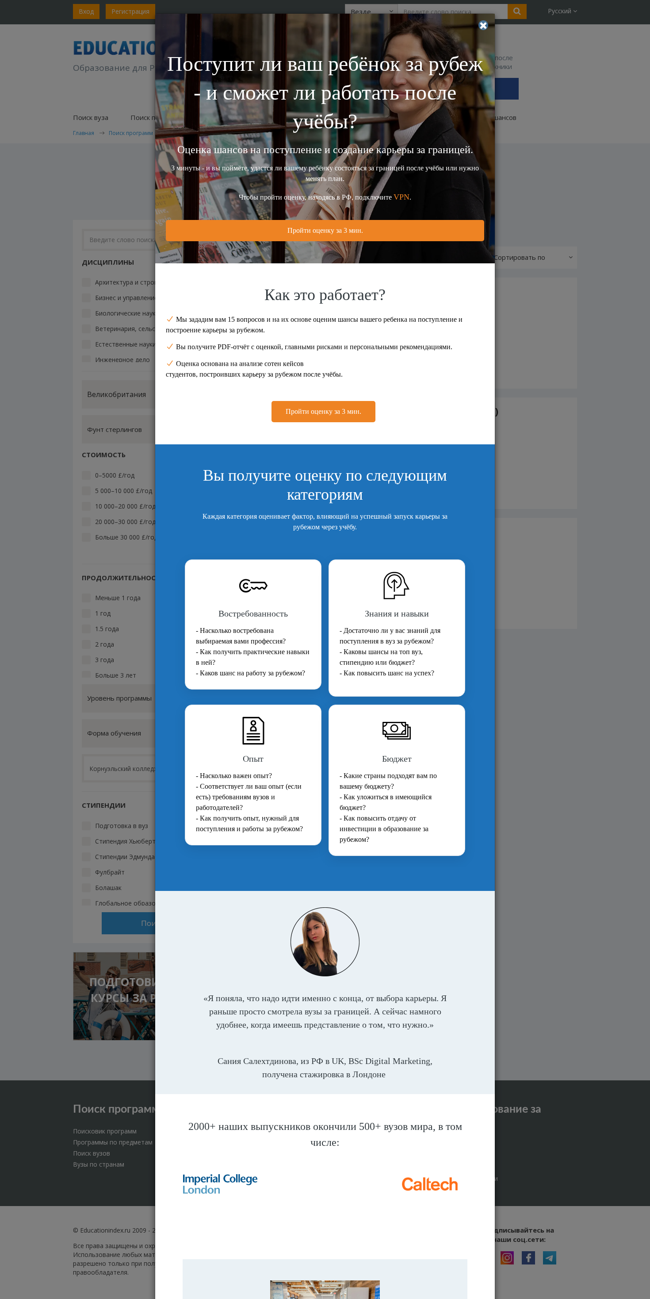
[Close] (483, 25)
